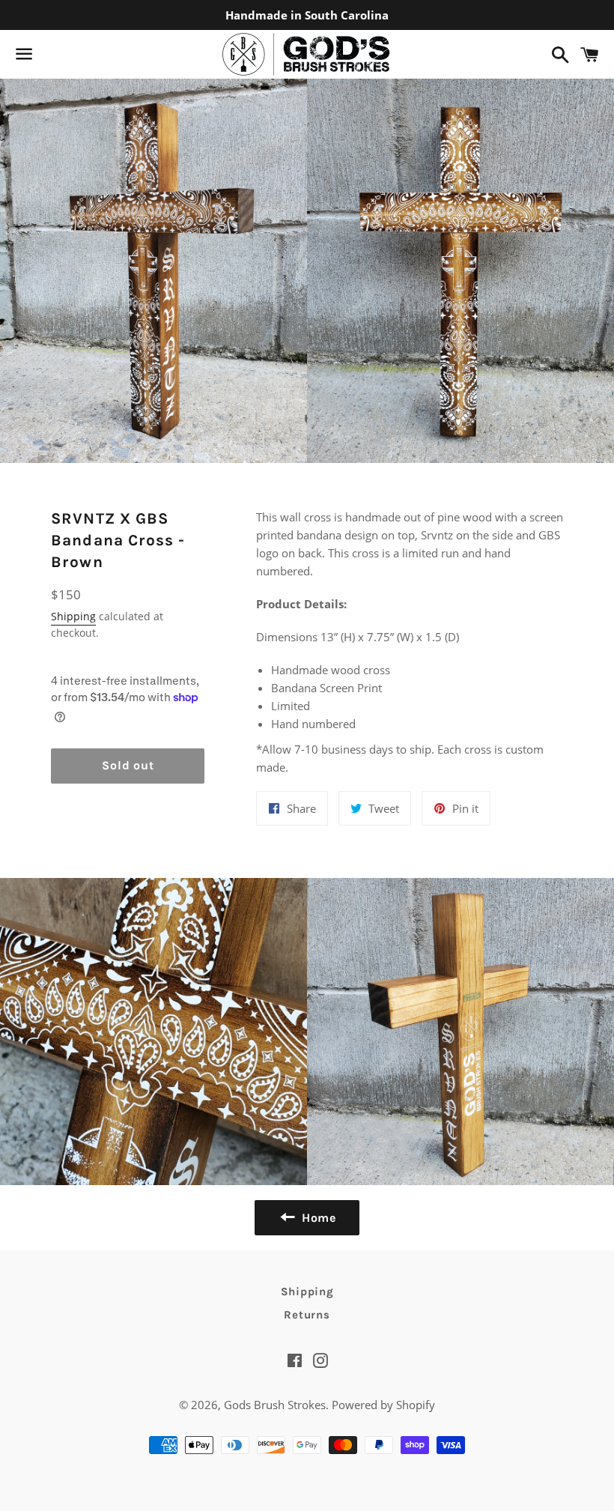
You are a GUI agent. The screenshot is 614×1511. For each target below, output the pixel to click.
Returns (306, 1314)
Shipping (73, 616)
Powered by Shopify (383, 1404)
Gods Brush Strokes (275, 1404)
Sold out (128, 765)
